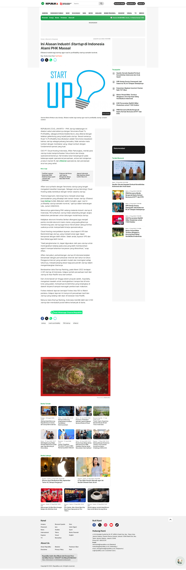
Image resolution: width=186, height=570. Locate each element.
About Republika (46, 547)
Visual (57, 535)
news (91, 13)
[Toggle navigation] (43, 3)
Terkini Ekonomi (118, 158)
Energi (51, 17)
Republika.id (131, 3)
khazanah (76, 13)
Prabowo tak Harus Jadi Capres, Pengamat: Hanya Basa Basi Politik (65, 176)
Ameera (43, 524)
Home (42, 39)
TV (136, 13)
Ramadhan (58, 538)
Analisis (57, 529)
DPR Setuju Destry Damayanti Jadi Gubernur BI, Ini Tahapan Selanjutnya (129, 82)
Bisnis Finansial (110, 13)
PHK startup (66, 323)
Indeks (141, 13)
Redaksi (57, 547)
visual (129, 13)
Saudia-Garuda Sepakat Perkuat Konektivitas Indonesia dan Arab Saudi (128, 75)
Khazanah (44, 527)
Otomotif (71, 17)
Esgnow (43, 535)
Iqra (56, 527)
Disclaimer (44, 549)
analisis (98, 13)
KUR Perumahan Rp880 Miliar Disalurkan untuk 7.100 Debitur (127, 104)
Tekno (57, 532)
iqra (84, 13)
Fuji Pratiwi (58, 56)
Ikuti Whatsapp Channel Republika (68, 312)
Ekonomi (48, 39)
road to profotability (54, 323)
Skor (70, 524)
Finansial (45, 17)
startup (47, 201)
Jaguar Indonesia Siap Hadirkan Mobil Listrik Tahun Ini (83, 175)
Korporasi (55, 39)
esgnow (121, 13)
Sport (70, 529)
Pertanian (64, 17)
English (71, 535)
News (42, 529)
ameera (45, 13)
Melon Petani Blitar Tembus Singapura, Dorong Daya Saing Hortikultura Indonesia (127, 96)
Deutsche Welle (119, 3)
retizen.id (141, 3)
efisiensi (63, 161)
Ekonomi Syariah (56, 13)
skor (67, 13)
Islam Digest (73, 527)
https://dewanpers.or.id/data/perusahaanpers (56, 560)
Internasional (45, 532)
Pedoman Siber (73, 547)
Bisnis (57, 17)
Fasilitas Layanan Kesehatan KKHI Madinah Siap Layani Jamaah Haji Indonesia (48, 177)
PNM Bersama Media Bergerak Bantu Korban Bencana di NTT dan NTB (129, 112)
